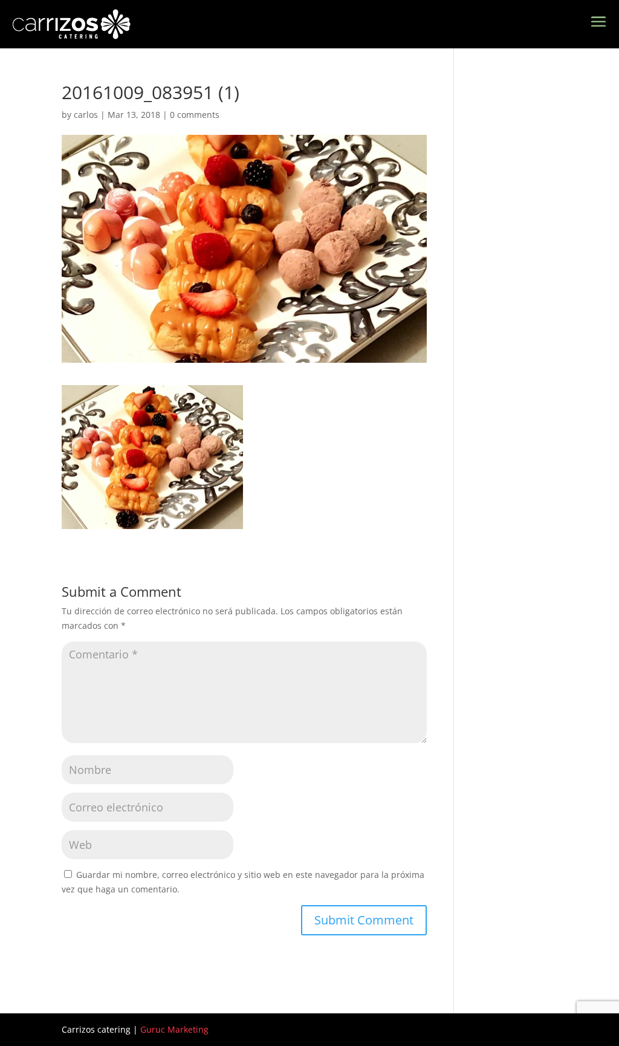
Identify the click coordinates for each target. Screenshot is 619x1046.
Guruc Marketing (174, 1029)
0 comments (194, 114)
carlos (86, 114)
